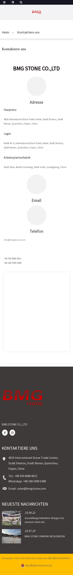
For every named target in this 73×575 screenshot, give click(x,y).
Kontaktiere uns (28, 32)
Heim (5, 32)
